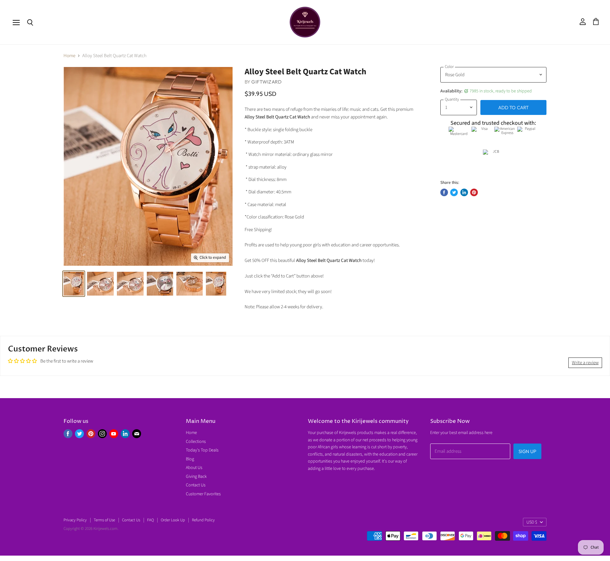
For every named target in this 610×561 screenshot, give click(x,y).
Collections (196, 441)
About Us (194, 467)
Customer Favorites (203, 494)
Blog (190, 459)
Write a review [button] (585, 362)
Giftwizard (266, 82)
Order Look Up (173, 520)
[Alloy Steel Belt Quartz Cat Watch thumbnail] (74, 283)
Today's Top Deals (202, 450)
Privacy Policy (75, 520)
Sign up (527, 451)
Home (69, 55)
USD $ (531, 522)
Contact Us (196, 485)
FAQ (150, 520)
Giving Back (196, 476)
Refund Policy (203, 520)
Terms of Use (104, 520)
